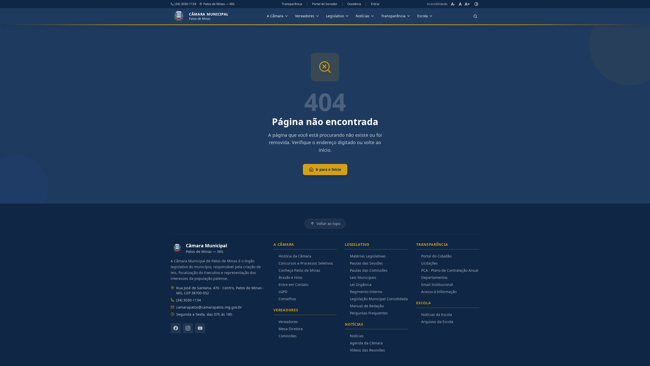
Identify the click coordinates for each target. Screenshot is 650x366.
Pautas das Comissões (368, 270)
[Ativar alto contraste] (476, 4)
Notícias (362, 15)
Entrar (375, 4)
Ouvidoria (354, 4)
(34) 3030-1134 (185, 4)
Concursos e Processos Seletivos (306, 263)
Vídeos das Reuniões (367, 350)
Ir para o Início (328, 169)
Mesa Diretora (291, 328)
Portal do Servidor (324, 4)
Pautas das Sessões (366, 263)
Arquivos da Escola (437, 321)
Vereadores (304, 15)
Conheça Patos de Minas (299, 270)
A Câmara (275, 15)
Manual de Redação (367, 305)
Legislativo (335, 15)
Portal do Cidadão (436, 256)
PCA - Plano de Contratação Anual (449, 270)
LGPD (283, 291)
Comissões (288, 335)
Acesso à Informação (439, 291)
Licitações (429, 263)
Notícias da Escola (436, 314)
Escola (422, 15)
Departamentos (434, 277)
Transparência (292, 4)
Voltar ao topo (328, 223)
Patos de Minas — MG (219, 4)
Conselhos (287, 298)
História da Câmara (295, 256)
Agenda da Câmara (366, 343)
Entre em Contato (293, 284)
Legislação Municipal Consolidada (379, 298)
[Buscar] (475, 16)
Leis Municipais (363, 277)
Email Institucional (437, 284)
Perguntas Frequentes (369, 313)
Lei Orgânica (360, 284)
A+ (467, 4)
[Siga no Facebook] (176, 328)
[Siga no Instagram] (188, 328)
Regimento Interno (366, 291)
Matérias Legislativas (368, 256)
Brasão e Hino (290, 277)
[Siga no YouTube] (200, 328)
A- (453, 4)
